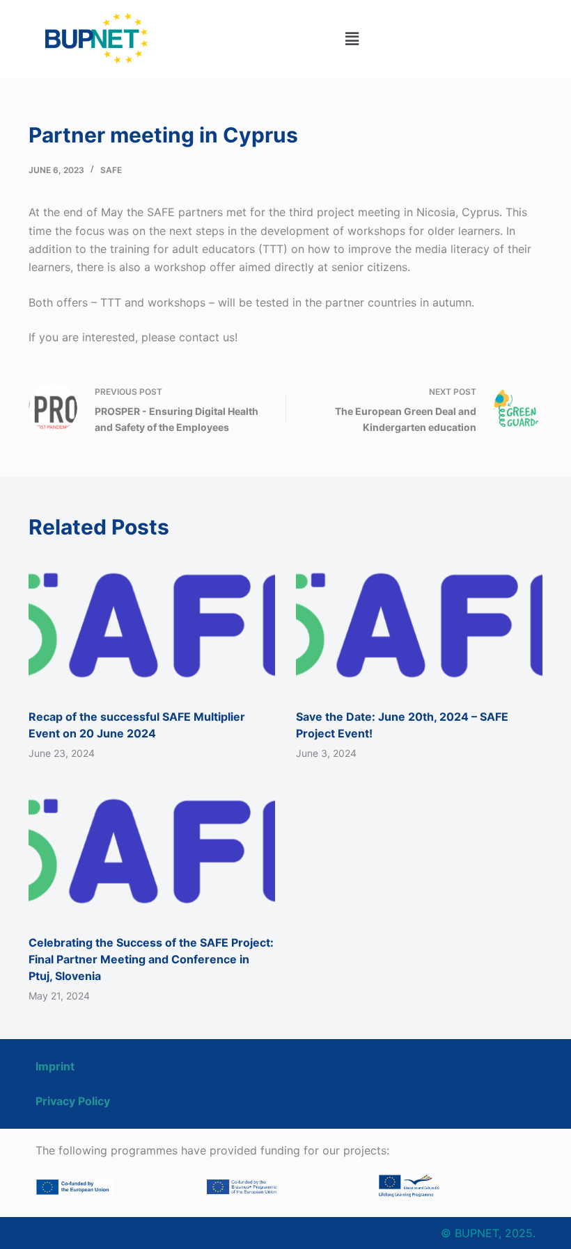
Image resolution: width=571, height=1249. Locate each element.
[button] (351, 38)
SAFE (111, 170)
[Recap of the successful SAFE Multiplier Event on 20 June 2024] (152, 625)
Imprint (55, 1066)
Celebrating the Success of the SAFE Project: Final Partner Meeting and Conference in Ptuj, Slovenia (151, 959)
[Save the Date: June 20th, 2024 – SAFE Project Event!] (419, 625)
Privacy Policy (73, 1101)
